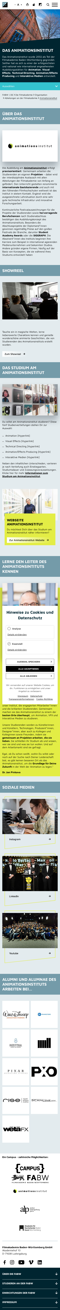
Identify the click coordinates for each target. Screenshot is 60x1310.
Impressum (23, 696)
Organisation (41, 94)
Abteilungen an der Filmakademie (21, 98)
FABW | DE (7, 94)
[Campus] (30, 1168)
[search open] (48, 4)
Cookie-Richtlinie (44, 699)
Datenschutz (36, 696)
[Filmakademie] (30, 1179)
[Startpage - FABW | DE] (5, 4)
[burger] (55, 5)
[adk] (30, 1228)
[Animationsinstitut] (30, 1191)
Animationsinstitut (35, 167)
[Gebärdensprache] (34, 4)
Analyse (16, 628)
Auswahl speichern (28, 661)
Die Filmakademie (24, 94)
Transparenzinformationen (21, 699)
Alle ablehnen (28, 676)
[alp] (30, 1209)
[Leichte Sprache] (27, 4)
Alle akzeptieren (28, 668)
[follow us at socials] (4, 1262)
